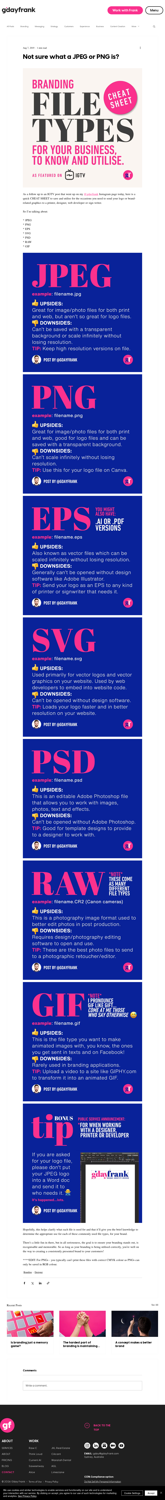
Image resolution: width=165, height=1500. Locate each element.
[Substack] (104, 1446)
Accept (151, 1493)
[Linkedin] (96, 1446)
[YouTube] (121, 1446)
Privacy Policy (51, 1481)
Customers (68, 26)
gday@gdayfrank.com (106, 1453)
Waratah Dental (61, 1460)
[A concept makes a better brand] (135, 1324)
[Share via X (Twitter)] (32, 1283)
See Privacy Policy (27, 1496)
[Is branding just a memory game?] (30, 1324)
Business (100, 26)
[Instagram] (87, 1446)
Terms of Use (35, 1481)
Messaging (39, 26)
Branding (24, 26)
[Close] (161, 1493)
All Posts (10, 26)
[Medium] (113, 1446)
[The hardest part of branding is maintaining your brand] (82, 1324)
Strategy (54, 26)
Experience (85, 26)
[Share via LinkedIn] (40, 1283)
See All (154, 1304)
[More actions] (140, 48)
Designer (39, 1272)
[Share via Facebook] (24, 1283)
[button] (125, 10)
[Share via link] (48, 1283)
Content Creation (117, 26)
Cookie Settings (132, 1493)
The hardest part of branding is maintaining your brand (80, 1344)
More (134, 26)
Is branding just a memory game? (29, 1344)
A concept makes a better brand (133, 1344)
